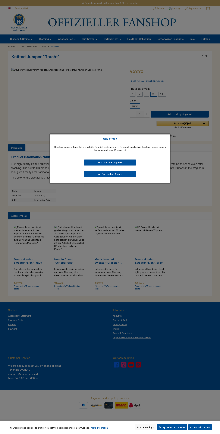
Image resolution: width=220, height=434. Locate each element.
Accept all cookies (200, 427)
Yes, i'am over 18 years (110, 162)
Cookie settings (145, 427)
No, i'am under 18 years (110, 174)
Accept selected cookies (172, 427)
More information (99, 428)
